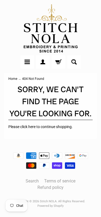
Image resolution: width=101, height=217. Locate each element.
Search (32, 181)
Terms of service (59, 181)
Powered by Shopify (50, 206)
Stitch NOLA (48, 201)
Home (12, 79)
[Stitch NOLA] (51, 28)
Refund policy (50, 187)
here (32, 127)
